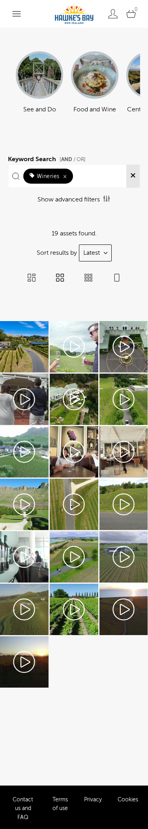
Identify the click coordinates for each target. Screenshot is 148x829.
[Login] (113, 13)
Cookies (128, 800)
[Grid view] (60, 278)
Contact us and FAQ (23, 808)
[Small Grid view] (88, 278)
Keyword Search (47, 158)
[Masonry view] (31, 278)
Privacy (93, 800)
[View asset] (24, 346)
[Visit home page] (74, 13)
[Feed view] (117, 278)
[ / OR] (73, 159)
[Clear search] (133, 176)
